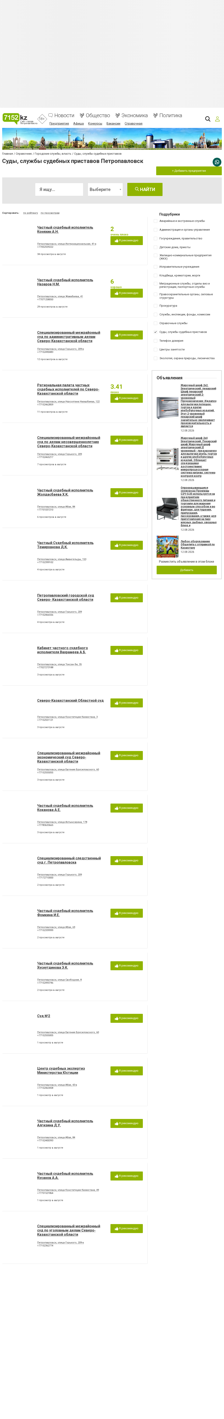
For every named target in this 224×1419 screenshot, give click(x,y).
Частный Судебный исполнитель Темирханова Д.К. (65, 545)
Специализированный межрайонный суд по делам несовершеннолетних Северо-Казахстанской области (68, 442)
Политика (170, 115)
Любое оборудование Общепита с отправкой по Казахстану (198, 544)
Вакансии (113, 123)
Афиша (78, 123)
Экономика (134, 115)
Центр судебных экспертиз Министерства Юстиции (61, 1070)
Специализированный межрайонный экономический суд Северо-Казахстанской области (68, 757)
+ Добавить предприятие (189, 170)
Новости (64, 115)
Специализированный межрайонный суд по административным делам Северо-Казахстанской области (68, 336)
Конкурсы (95, 123)
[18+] (19, 119)
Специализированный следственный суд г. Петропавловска (69, 860)
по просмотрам (50, 213)
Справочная (133, 123)
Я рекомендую (128, 240)
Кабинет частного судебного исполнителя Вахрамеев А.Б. (62, 650)
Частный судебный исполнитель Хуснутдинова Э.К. (65, 965)
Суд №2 (43, 1016)
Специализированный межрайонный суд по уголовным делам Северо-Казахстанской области (68, 1230)
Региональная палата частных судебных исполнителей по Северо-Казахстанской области (68, 389)
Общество (98, 115)
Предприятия (59, 123)
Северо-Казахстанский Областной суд (70, 700)
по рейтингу (30, 213)
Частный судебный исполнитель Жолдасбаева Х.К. (65, 492)
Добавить (186, 570)
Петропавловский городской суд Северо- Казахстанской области (65, 597)
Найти (147, 189)
